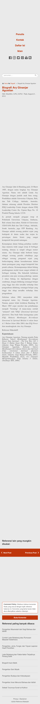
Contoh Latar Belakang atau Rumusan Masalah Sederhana (16, 638)
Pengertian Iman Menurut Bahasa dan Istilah (19, 682)
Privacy (15, 699)
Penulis (20, 34)
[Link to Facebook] (10, 59)
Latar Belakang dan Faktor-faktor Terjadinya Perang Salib (18, 655)
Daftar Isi (20, 45)
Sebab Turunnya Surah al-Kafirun (15, 687)
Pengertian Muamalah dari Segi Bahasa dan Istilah (19, 630)
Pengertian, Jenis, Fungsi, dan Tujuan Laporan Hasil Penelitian (19, 647)
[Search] (35, 75)
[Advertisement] (20, 119)
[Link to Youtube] (26, 59)
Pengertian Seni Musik (10, 669)
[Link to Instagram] (14, 59)
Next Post (7, 552)
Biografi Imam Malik (9, 663)
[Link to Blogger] (30, 59)
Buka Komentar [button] (20, 617)
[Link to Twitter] (18, 59)
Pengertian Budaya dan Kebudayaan (16, 676)
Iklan (20, 51)
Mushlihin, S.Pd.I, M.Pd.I (14, 94)
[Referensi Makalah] (20, 15)
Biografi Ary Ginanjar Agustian (15, 89)
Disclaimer (23, 699)
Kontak (20, 39)
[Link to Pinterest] (22, 59)
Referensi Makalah (22, 701)
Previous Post (31, 552)
